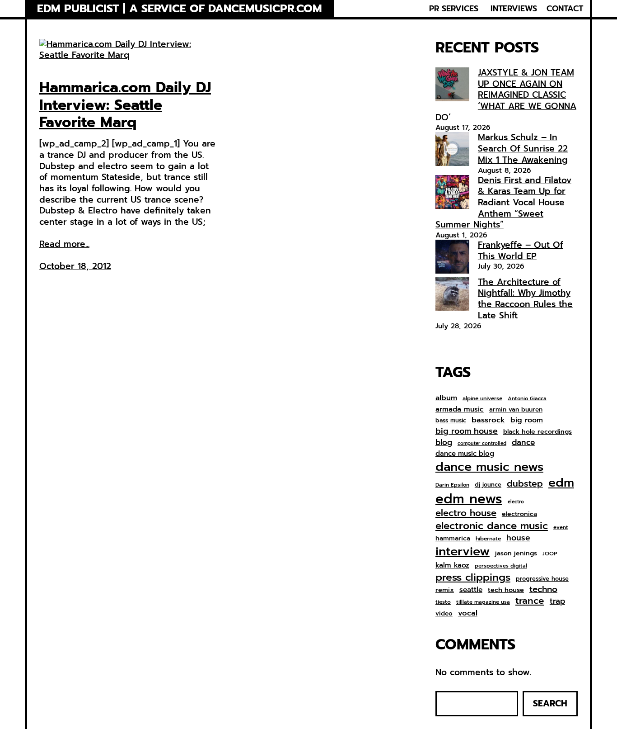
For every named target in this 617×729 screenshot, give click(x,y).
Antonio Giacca (527, 398)
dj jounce (488, 485)
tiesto (443, 602)
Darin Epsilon (452, 485)
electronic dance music (491, 526)
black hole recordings (537, 432)
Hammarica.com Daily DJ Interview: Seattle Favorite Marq (125, 105)
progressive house (542, 579)
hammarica (452, 538)
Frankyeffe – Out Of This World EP (520, 250)
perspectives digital (501, 566)
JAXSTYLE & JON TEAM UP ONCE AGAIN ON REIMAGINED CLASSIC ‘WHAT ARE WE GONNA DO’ (505, 95)
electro (516, 502)
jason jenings (516, 553)
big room (526, 420)
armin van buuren (515, 410)
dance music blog (464, 454)
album (446, 397)
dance (523, 442)
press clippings (472, 577)
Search (550, 703)
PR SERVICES (453, 8)
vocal (467, 613)
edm (561, 482)
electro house (465, 513)
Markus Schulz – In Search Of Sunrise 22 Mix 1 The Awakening (523, 148)
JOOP (549, 554)
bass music (450, 421)
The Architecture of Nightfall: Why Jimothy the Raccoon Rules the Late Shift (525, 298)
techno (543, 589)
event (560, 527)
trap (557, 601)
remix (444, 590)
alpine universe (482, 398)
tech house (506, 590)
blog (443, 443)
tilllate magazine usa (483, 602)
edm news (468, 498)
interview (462, 551)
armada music (459, 409)
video (444, 614)
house (518, 538)
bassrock (488, 420)
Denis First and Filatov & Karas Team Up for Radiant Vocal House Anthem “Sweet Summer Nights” (503, 203)
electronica (519, 514)
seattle (470, 589)
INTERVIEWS (514, 8)
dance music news (489, 467)
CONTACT (565, 8)
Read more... (64, 244)
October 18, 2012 (75, 266)
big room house (466, 431)
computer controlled (482, 443)
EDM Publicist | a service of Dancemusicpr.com (179, 8)
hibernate (488, 539)
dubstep (525, 483)
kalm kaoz (452, 565)
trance (529, 601)
